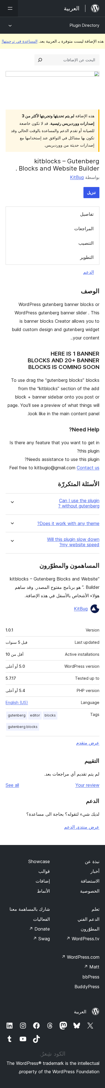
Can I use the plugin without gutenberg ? (78, 503)
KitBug (77, 177)
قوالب (44, 871)
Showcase (39, 861)
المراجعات (84, 228)
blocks (50, 715)
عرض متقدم (87, 742)
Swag (41, 938)
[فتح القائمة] (9, 8)
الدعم (88, 272)
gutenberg (16, 715)
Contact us (88, 467)
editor (35, 715)
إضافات (43, 881)
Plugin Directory (84, 25)
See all (12, 785)
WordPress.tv (82, 938)
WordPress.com (80, 957)
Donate (39, 929)
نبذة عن (92, 861)
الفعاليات (41, 919)
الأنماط (43, 891)
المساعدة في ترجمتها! (20, 41)
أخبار (94, 871)
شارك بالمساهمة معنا (30, 909)
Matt (91, 967)
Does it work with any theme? (68, 523)
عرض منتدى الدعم (81, 827)
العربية (80, 1011)
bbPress (90, 977)
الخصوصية (89, 891)
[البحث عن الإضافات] (40, 59)
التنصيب (86, 243)
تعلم (95, 909)
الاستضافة (90, 881)
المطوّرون (90, 929)
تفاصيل (87, 214)
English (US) (17, 702)
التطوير (87, 257)
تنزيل (91, 192)
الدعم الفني (88, 919)
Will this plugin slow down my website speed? (73, 542)
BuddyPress (86, 986)
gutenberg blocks (23, 727)
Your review (87, 785)
